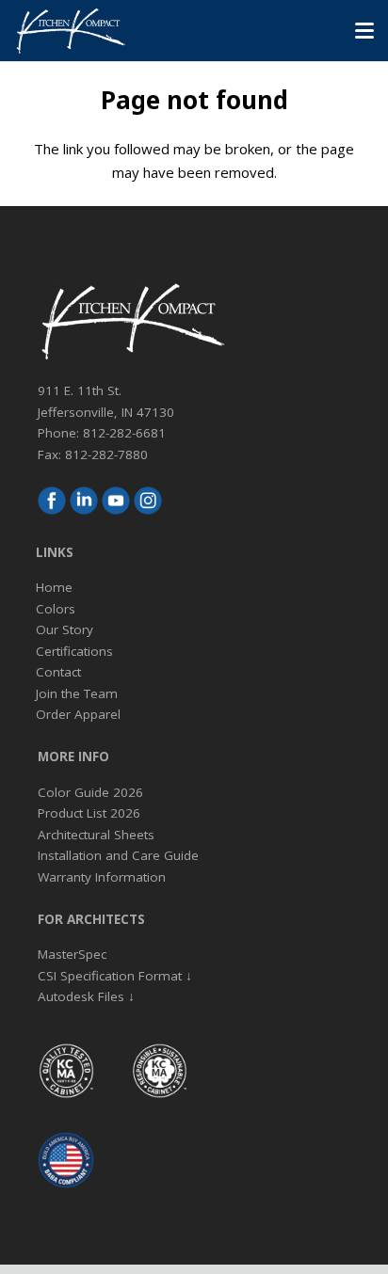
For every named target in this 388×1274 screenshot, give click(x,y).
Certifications (74, 651)
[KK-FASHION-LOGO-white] (70, 31)
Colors (55, 608)
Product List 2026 (89, 812)
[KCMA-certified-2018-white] (66, 1071)
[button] (364, 31)
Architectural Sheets (96, 834)
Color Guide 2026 (90, 792)
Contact (58, 671)
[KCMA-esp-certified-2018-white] (159, 1071)
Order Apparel (78, 714)
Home (54, 587)
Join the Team (77, 693)
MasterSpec (72, 954)
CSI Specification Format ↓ (115, 975)
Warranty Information (102, 876)
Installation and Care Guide (118, 855)
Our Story (64, 629)
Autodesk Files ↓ (86, 996)
